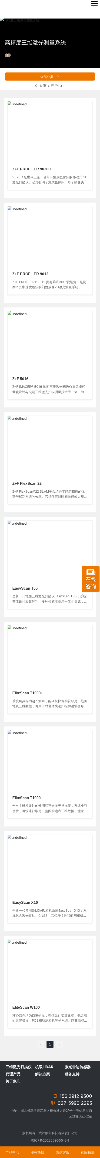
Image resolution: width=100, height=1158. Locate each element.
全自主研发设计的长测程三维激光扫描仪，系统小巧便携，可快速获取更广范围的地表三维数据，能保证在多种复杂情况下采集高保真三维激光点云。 (49, 811)
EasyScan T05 (25, 588)
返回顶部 (88, 1152)
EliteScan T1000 (26, 798)
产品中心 (12, 1152)
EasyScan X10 (25, 902)
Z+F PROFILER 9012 (30, 274)
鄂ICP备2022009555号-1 (50, 1140)
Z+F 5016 (20, 379)
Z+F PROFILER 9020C (31, 169)
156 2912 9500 (75, 1096)
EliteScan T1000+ (27, 693)
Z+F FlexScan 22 (27, 483)
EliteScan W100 (26, 1007)
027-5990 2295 (74, 1103)
